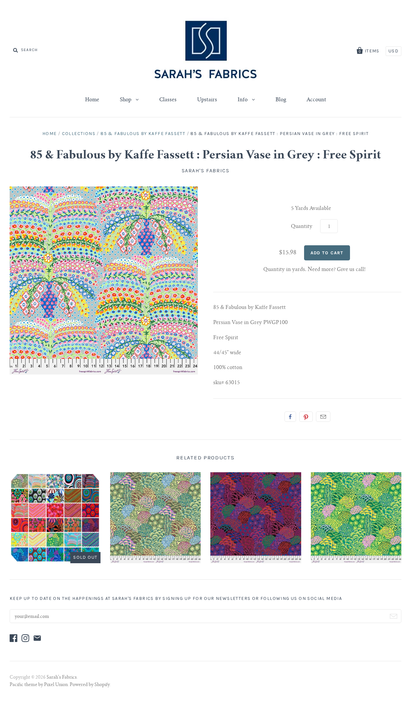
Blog (280, 100)
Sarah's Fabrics (206, 170)
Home (92, 100)
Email (323, 416)
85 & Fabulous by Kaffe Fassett (143, 133)
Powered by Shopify (90, 685)
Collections (78, 133)
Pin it (306, 416)
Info (243, 100)
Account (316, 100)
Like (290, 416)
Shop (126, 100)
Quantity (301, 226)
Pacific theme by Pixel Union (39, 685)
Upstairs (207, 100)
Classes (168, 100)
